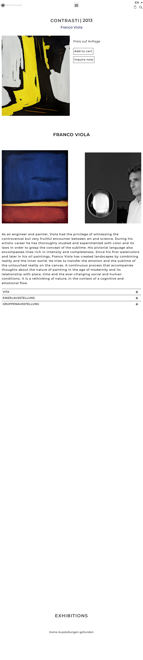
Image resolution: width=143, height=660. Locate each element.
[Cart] (134, 7)
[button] (76, 5)
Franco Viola (71, 27)
